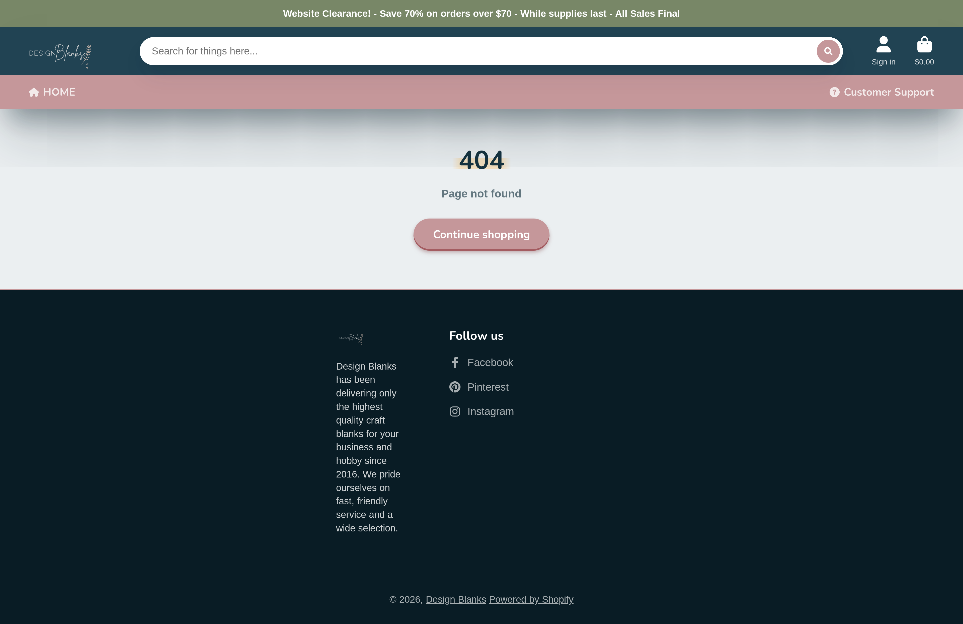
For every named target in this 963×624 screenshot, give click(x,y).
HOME (59, 92)
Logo (60, 51)
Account (884, 51)
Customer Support (889, 92)
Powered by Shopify (531, 599)
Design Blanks (456, 599)
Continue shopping (481, 234)
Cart (924, 51)
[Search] (828, 51)
